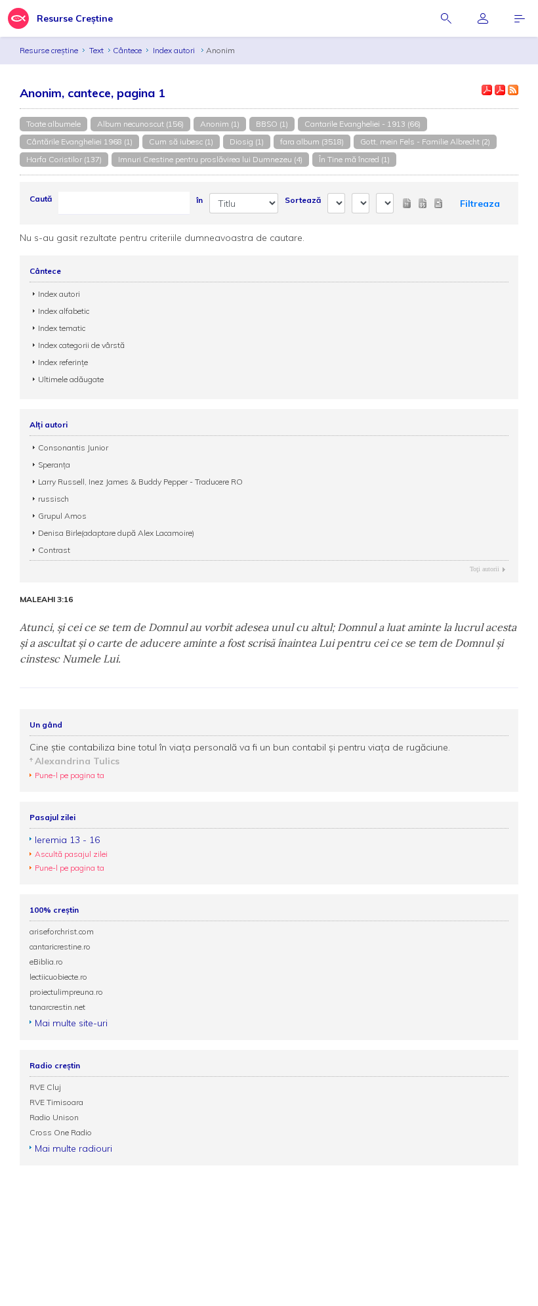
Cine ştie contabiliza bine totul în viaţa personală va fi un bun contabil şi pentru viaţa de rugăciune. (240, 747)
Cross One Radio (61, 1132)
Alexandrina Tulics (77, 761)
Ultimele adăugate (71, 379)
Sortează (303, 200)
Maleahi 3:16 (46, 599)
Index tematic (61, 328)
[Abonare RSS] (513, 90)
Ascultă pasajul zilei (71, 854)
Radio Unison (54, 1117)
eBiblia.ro (46, 962)
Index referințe (63, 362)
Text (96, 50)
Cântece (127, 50)
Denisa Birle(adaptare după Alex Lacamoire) (116, 533)
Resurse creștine (49, 50)
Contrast (54, 550)
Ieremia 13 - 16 (67, 840)
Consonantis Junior (73, 447)
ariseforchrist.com (62, 931)
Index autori (175, 50)
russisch (53, 499)
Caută (41, 199)
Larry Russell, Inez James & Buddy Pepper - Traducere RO (140, 482)
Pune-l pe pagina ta (69, 775)
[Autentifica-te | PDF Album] (500, 90)
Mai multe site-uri (71, 1023)
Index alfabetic (63, 311)
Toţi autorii (484, 569)
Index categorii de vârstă (81, 345)
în (199, 200)
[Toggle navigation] (519, 18)
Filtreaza (480, 203)
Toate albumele (53, 124)
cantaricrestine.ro (60, 946)
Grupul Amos (62, 516)
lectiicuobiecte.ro (58, 977)
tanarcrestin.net (57, 1007)
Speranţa (54, 464)
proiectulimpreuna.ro (66, 992)
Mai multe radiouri (73, 1148)
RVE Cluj (45, 1087)
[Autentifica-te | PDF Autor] (487, 90)
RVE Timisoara (56, 1102)
